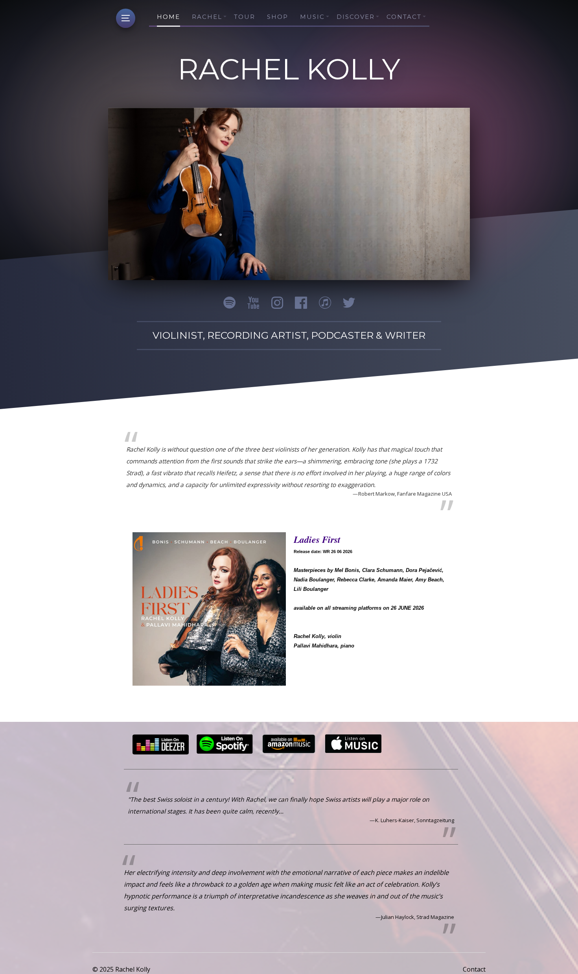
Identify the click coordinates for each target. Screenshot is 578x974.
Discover (356, 16)
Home (168, 16)
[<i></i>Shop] (209, 609)
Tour (244, 16)
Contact (404, 16)
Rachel (207, 16)
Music (312, 16)
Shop (277, 16)
